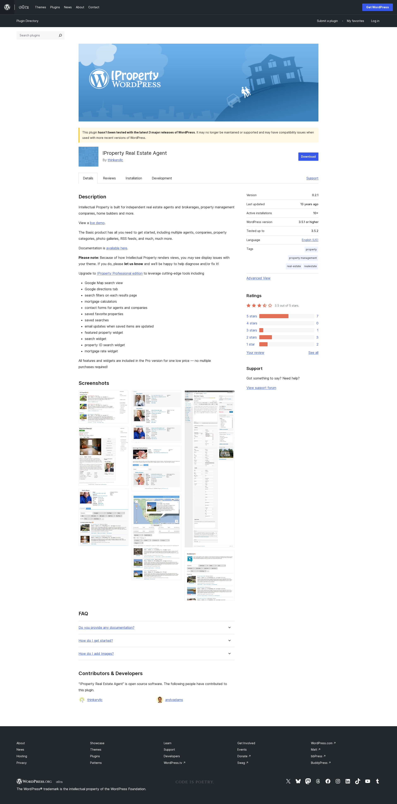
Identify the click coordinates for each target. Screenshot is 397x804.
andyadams (174, 700)
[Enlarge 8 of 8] (229, 556)
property (311, 249)
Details (88, 178)
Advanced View (258, 278)
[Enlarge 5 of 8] (176, 451)
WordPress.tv (175, 762)
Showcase (97, 743)
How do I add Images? (96, 654)
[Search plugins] (60, 35)
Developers (172, 756)
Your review (255, 352)
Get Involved (246, 743)
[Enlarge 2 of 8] (123, 432)
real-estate (294, 266)
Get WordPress (377, 7)
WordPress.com (323, 743)
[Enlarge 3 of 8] (123, 494)
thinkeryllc (115, 160)
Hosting (22, 756)
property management (303, 257)
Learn (167, 743)
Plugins (95, 756)
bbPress (318, 756)
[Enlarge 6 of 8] (176, 500)
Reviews (109, 178)
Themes (95, 749)
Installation (134, 178)
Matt (316, 749)
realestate (310, 266)
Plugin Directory (27, 21)
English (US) (310, 240)
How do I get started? (96, 641)
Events (242, 749)
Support (312, 178)
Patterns (96, 762)
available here (116, 248)
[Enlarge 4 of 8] (176, 396)
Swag (243, 762)
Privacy (22, 762)
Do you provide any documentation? (106, 628)
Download (308, 156)
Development (162, 178)
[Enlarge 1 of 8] (123, 396)
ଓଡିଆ (59, 782)
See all (313, 352)
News (20, 749)
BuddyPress (321, 762)
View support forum (261, 388)
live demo (97, 223)
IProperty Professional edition (120, 273)
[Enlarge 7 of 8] (229, 396)
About (21, 743)
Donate (244, 756)
